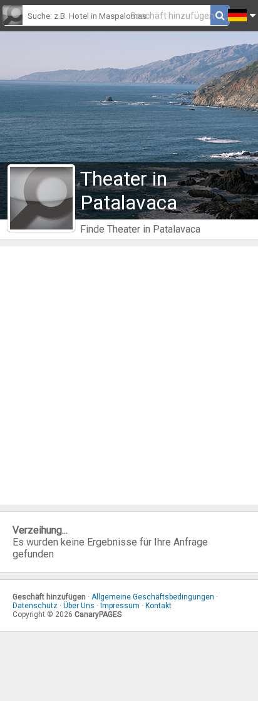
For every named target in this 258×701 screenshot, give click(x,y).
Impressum (120, 605)
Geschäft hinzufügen (172, 16)
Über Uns (79, 605)
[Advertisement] (129, 375)
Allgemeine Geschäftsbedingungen (152, 597)
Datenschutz (35, 605)
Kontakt (158, 605)
